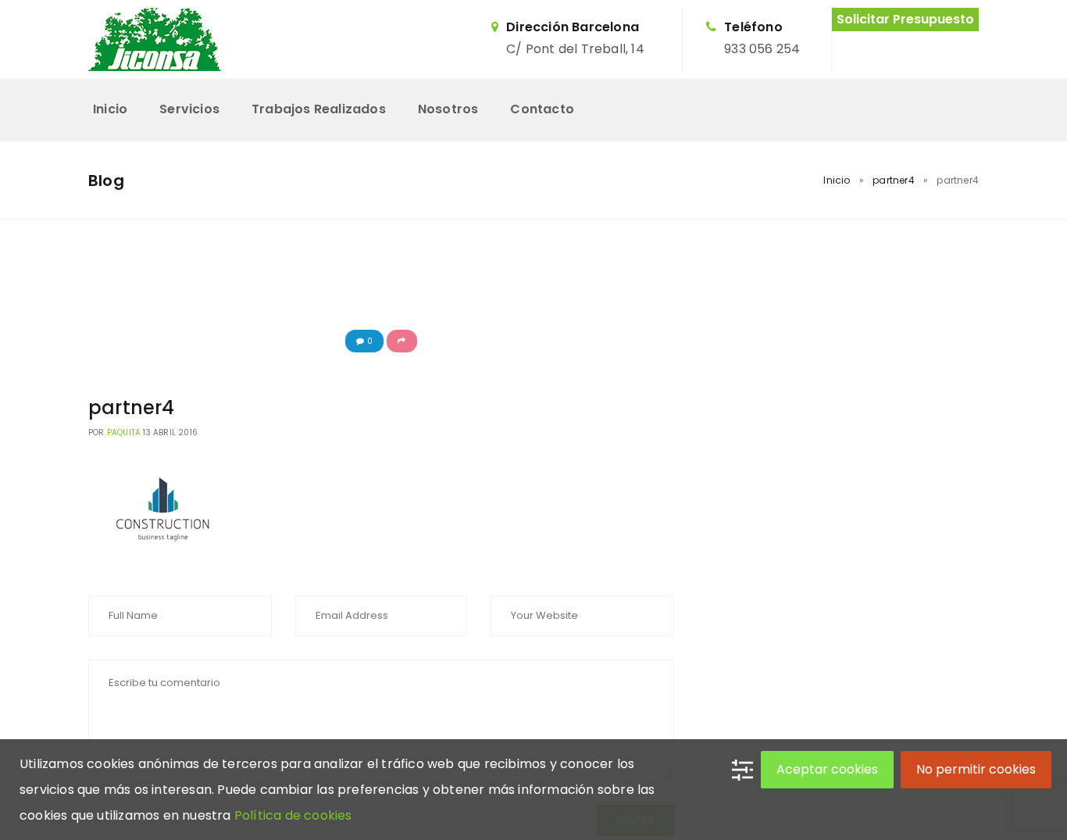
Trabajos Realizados (319, 109)
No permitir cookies (976, 769)
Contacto (542, 109)
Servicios (189, 109)
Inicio (110, 109)
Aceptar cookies (827, 769)
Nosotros (448, 109)
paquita (124, 432)
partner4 (894, 180)
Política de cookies (293, 815)
